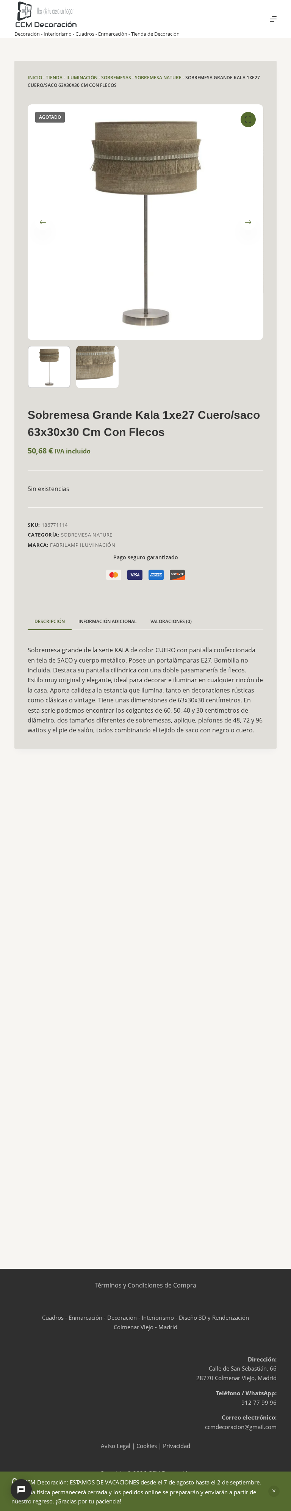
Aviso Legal (115, 1446)
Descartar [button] (274, 1491)
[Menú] (273, 19)
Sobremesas (116, 77)
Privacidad (176, 1446)
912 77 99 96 (259, 1402)
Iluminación (81, 77)
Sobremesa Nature (158, 77)
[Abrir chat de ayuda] (21, 1489)
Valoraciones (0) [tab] (171, 621)
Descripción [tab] (49, 621)
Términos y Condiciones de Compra (145, 1285)
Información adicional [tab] (107, 621)
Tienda (54, 77)
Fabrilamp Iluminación (83, 544)
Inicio (35, 77)
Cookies (146, 1446)
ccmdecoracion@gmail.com (241, 1427)
